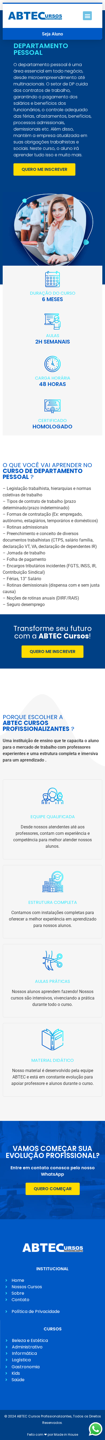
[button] (87, 15)
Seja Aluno (52, 34)
